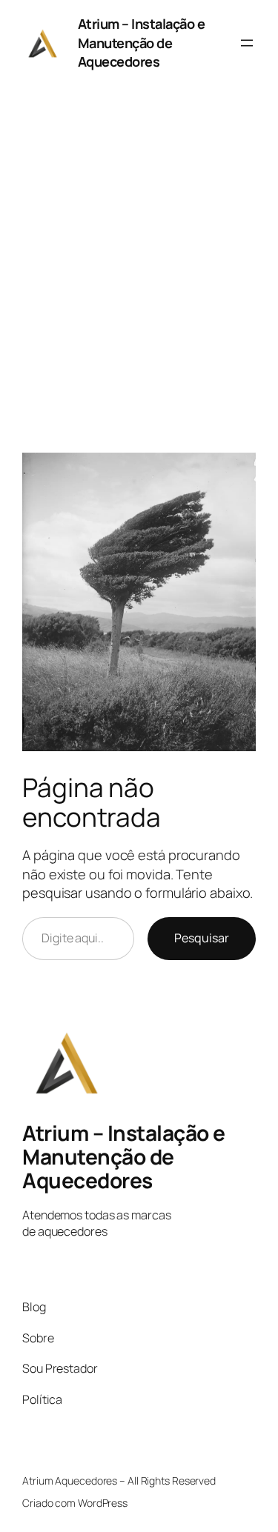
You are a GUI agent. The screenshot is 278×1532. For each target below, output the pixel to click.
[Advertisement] (139, 277)
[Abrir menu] (247, 43)
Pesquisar (201, 938)
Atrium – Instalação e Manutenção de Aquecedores (141, 42)
